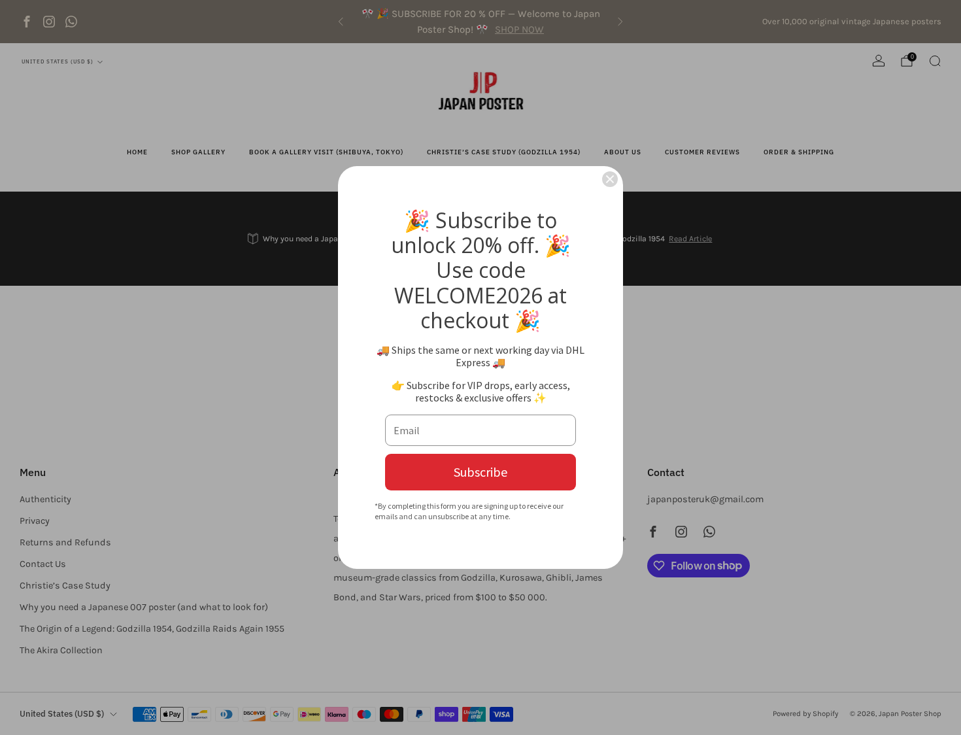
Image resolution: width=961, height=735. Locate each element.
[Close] (610, 179)
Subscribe (480, 472)
